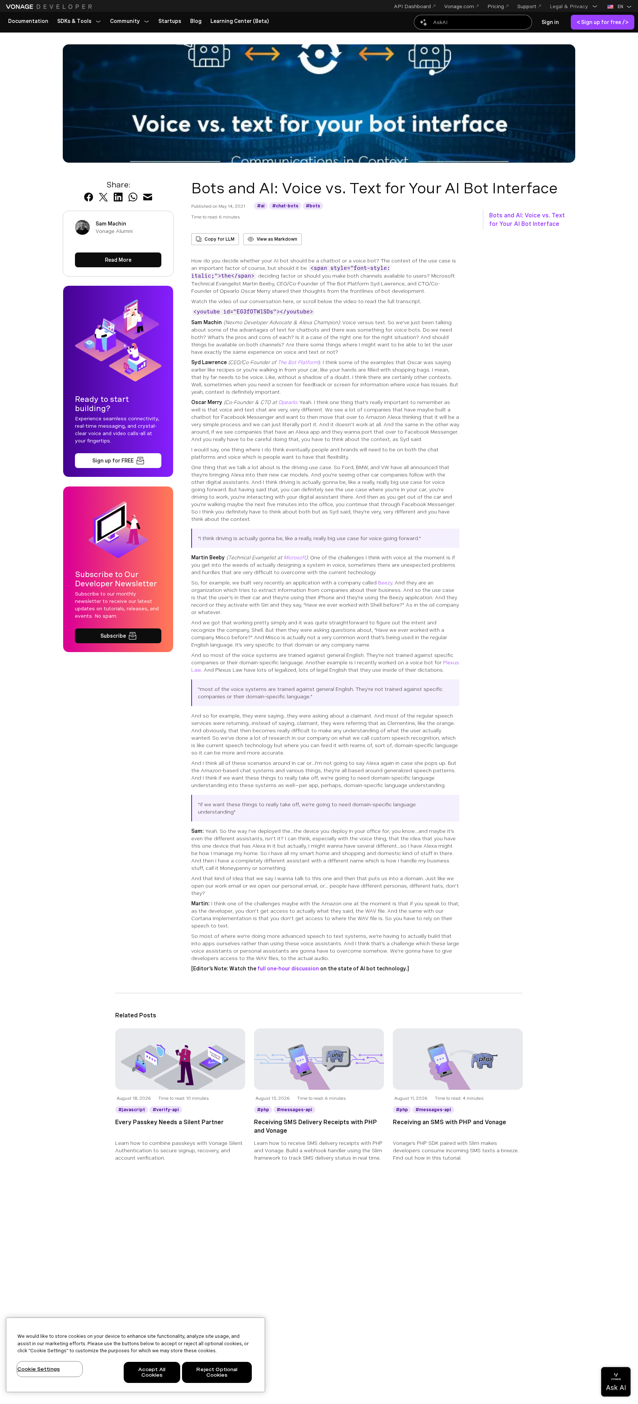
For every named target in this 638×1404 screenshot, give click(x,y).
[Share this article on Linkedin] (118, 197)
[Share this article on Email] (147, 197)
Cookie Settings (38, 1369)
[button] (574, 6)
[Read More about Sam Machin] (118, 259)
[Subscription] (118, 635)
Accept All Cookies (151, 1372)
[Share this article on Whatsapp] (132, 197)
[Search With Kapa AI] (473, 22)
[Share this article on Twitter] (103, 197)
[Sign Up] (118, 460)
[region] (135, 1354)
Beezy (385, 583)
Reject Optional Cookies (216, 1372)
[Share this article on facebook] (88, 197)
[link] (28, 21)
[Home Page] (50, 7)
